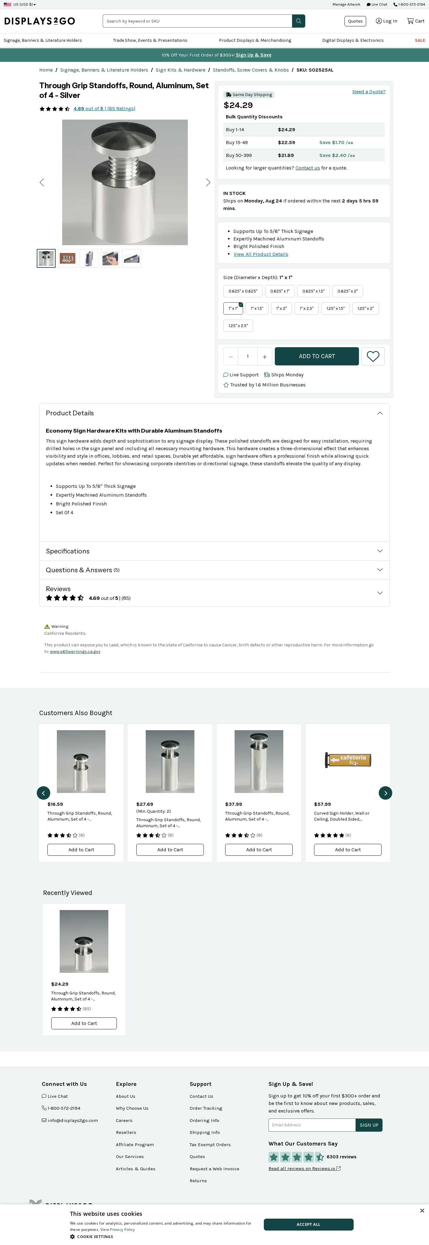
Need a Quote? (369, 91)
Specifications (68, 551)
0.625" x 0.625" (243, 291)
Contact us (308, 168)
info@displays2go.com (73, 1120)
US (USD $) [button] (23, 4)
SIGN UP (369, 1125)
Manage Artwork (347, 4)
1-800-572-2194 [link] (64, 1108)
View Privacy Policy (117, 1229)
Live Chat (379, 4)
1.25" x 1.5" (336, 308)
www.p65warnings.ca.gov (75, 651)
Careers (124, 1120)
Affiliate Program (135, 1144)
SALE (420, 40)
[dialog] (214, 1224)
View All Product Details (261, 254)
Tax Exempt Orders (210, 1144)
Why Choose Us (132, 1108)
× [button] (422, 1211)
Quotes (355, 21)
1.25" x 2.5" (238, 325)
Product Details (70, 413)
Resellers (126, 1132)
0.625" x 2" (348, 291)
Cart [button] (420, 21)
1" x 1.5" (257, 308)
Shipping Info (205, 1132)
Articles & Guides (135, 1169)
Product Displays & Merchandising (255, 40)
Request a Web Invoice (214, 1169)
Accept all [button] (308, 1224)
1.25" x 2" (366, 308)
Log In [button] (390, 21)
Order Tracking (206, 1108)
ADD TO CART (317, 356)
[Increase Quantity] (265, 356)
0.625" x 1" (279, 291)
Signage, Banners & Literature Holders (43, 40)
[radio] (46, 258)
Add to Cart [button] (81, 850)
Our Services (130, 1156)
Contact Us (201, 1096)
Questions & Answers (83, 570)
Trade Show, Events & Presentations (150, 40)
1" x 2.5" (306, 308)
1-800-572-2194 (411, 4)
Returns (198, 1180)
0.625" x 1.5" (313, 291)
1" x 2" (281, 308)
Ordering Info (204, 1120)
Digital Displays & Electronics (353, 40)
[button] (298, 21)
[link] (46, 70)
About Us (125, 1096)
